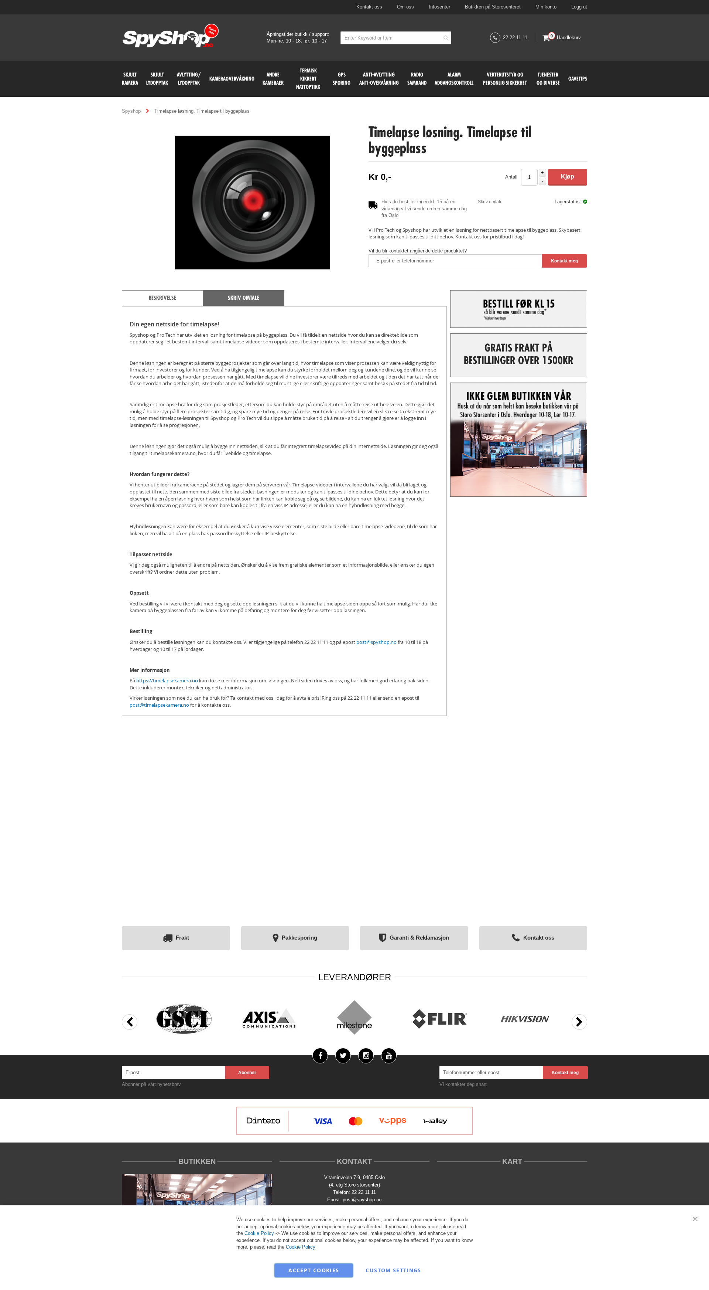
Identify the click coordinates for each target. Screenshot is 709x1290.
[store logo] (171, 36)
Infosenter (439, 7)
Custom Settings (393, 1270)
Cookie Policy (259, 1233)
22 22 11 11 (515, 37)
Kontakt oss (369, 7)
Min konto (545, 7)
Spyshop (132, 111)
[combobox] (395, 37)
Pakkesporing (299, 937)
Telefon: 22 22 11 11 (354, 1192)
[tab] (162, 298)
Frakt (182, 937)
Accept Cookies (313, 1270)
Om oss (405, 7)
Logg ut (579, 7)
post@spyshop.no (362, 1199)
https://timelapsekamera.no (167, 680)
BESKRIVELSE (162, 298)
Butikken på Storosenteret (493, 7)
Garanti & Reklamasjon (419, 937)
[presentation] (129, 1022)
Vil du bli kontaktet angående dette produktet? (418, 251)
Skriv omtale (490, 201)
